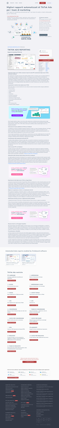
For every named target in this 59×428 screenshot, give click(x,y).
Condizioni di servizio (43, 424)
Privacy (37, 424)
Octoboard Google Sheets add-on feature (16, 188)
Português (48, 418)
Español (44, 418)
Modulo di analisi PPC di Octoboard (30, 153)
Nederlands (38, 420)
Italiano (49, 420)
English (39, 418)
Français (44, 420)
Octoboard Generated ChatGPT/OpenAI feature (16, 163)
